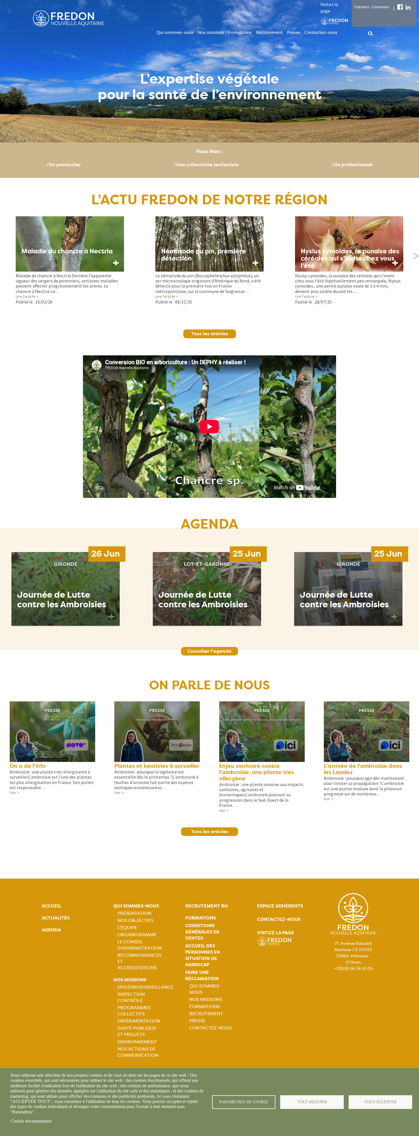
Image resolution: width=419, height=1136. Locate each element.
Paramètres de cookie (243, 1102)
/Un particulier (63, 165)
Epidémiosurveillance (145, 987)
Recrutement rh (206, 906)
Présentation (134, 913)
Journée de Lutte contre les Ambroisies (61, 599)
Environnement (137, 1042)
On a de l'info (28, 765)
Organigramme (136, 935)
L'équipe (127, 928)
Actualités (56, 918)
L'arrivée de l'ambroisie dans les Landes (363, 769)
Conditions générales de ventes (202, 932)
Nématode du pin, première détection (203, 254)
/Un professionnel (352, 165)
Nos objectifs (135, 920)
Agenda (51, 930)
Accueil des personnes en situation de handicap (202, 955)
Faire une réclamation (202, 975)
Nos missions (211, 32)
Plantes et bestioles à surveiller (157, 765)
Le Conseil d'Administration (139, 945)
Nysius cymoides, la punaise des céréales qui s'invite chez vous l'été (350, 258)
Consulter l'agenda (209, 651)
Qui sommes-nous (175, 32)
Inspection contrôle (131, 997)
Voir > (14, 792)
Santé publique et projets (136, 1031)
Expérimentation (138, 1021)
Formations (240, 32)
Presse (293, 32)
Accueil (51, 906)
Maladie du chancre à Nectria (67, 251)
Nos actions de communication (137, 1052)
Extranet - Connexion (372, 6)
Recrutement (269, 32)
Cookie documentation (31, 1121)
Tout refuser (312, 1102)
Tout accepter (380, 1102)
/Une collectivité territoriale (206, 165)
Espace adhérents (280, 906)
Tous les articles (209, 334)
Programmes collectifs (133, 1011)
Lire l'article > (27, 296)
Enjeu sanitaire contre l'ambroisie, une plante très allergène (256, 772)
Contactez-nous (320, 32)
